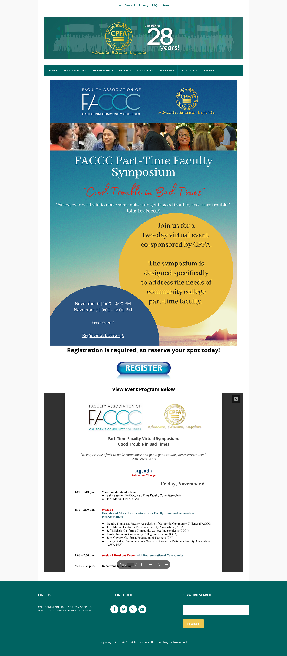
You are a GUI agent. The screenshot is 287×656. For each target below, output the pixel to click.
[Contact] (142, 609)
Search (166, 5)
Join (118, 5)
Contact (130, 5)
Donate (208, 70)
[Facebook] (114, 609)
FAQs (155, 5)
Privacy (143, 5)
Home (53, 70)
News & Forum (73, 70)
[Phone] (133, 609)
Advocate (144, 70)
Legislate (187, 70)
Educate (166, 70)
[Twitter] (123, 609)
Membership (102, 70)
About (123, 70)
